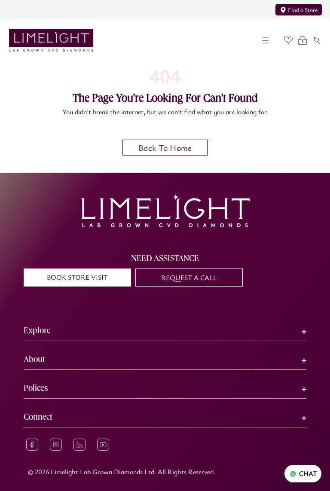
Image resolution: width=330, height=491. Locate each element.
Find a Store (303, 10)
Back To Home (165, 147)
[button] (266, 40)
